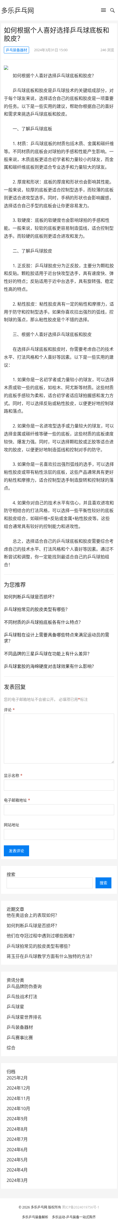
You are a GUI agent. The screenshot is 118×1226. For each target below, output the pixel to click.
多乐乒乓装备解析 (35, 1217)
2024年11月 (18, 1098)
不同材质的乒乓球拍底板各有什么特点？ (43, 622)
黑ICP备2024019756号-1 (80, 1207)
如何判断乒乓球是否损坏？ (30, 597)
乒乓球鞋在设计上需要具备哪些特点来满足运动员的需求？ (56, 638)
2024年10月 (18, 1109)
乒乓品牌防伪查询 (24, 986)
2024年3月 (17, 1180)
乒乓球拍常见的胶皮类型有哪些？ (37, 609)
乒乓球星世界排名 (24, 1017)
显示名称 (13, 775)
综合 (11, 1048)
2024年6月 (17, 1150)
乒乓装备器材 (16, 49)
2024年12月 (18, 1088)
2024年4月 (17, 1170)
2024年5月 (17, 1160)
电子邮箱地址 (17, 800)
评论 (9, 709)
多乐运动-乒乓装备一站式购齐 (74, 1217)
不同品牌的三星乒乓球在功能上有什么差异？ (48, 654)
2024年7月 (17, 1139)
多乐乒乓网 (17, 10)
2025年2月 (17, 1078)
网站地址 (11, 824)
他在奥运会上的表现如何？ (33, 915)
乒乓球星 (15, 1007)
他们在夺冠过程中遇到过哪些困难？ (42, 936)
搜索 (11, 874)
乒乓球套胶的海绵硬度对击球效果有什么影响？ (50, 666)
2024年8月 (17, 1129)
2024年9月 (17, 1119)
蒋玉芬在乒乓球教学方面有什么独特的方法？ (50, 956)
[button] (103, 11)
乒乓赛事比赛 (20, 1038)
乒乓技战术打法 (22, 997)
